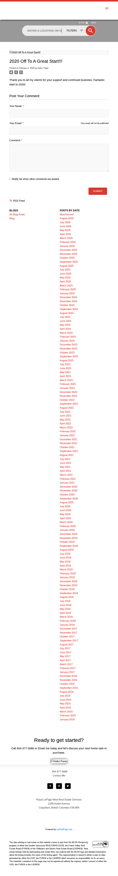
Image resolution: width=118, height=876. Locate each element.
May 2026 (65, 230)
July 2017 (65, 648)
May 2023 (65, 372)
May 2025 (65, 277)
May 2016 (65, 703)
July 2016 (65, 695)
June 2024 (65, 321)
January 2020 (67, 530)
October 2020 (67, 494)
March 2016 (66, 711)
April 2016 (65, 707)
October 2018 (67, 589)
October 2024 (67, 305)
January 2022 (67, 435)
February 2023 (68, 384)
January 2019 (67, 577)
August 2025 (67, 266)
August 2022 (67, 407)
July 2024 (65, 317)
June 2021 (65, 463)
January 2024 (67, 340)
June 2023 (65, 368)
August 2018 (67, 597)
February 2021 (68, 479)
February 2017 (68, 668)
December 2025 (68, 250)
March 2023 (66, 380)
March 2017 (66, 664)
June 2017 (65, 652)
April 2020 (65, 518)
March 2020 (66, 522)
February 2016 (68, 715)
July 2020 (65, 506)
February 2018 (68, 621)
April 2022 (65, 423)
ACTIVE (82, 23)
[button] (50, 786)
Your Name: (16, 106)
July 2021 (65, 459)
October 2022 (67, 400)
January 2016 (67, 719)
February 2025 (68, 289)
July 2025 (65, 269)
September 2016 (69, 688)
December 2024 (68, 297)
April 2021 (65, 471)
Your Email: (16, 123)
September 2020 (69, 498)
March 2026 (66, 238)
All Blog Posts (17, 214)
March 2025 (66, 285)
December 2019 (68, 534)
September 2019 (69, 546)
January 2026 (67, 246)
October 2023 (67, 352)
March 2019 (66, 569)
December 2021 (68, 439)
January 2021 (67, 482)
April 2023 (65, 376)
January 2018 (67, 625)
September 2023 (69, 356)
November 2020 (68, 490)
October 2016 (67, 684)
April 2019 (65, 565)
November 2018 (68, 585)
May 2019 (65, 561)
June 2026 (65, 226)
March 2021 (66, 475)
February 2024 (68, 336)
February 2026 (68, 242)
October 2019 (67, 542)
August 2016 (67, 692)
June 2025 (65, 273)
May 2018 (65, 609)
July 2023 (65, 364)
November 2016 (68, 680)
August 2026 (67, 218)
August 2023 (67, 360)
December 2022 (68, 392)
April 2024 (65, 329)
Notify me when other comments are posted (35, 179)
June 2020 (65, 510)
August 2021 (67, 455)
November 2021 (68, 443)
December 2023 (68, 344)
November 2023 (68, 348)
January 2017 (67, 672)
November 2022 (68, 396)
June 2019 (65, 557)
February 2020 (68, 526)
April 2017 (65, 660)
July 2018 (65, 601)
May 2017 (65, 656)
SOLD (93, 23)
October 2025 (67, 257)
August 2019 (67, 549)
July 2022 (65, 411)
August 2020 (67, 502)
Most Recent (66, 214)
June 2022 (65, 415)
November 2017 (68, 632)
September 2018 (69, 593)
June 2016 (65, 699)
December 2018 (68, 581)
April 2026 (65, 234)
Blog (11, 218)
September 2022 (69, 403)
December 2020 (68, 486)
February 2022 (68, 431)
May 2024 (65, 325)
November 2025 (68, 254)
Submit (98, 191)
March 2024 (66, 333)
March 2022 (66, 427)
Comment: (15, 140)
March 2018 (66, 616)
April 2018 (65, 613)
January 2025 (67, 293)
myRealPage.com (64, 829)
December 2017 (68, 628)
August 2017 (67, 644)
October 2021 (67, 447)
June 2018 (65, 605)
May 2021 (65, 467)
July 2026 (65, 222)
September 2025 (69, 262)
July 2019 (65, 553)
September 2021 (69, 451)
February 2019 (68, 573)
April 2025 (65, 281)
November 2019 (68, 538)
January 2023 (67, 388)
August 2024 (67, 313)
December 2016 (68, 676)
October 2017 (67, 636)
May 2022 (65, 419)
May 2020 (65, 514)
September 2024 (69, 309)
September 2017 (69, 640)
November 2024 (68, 301)
